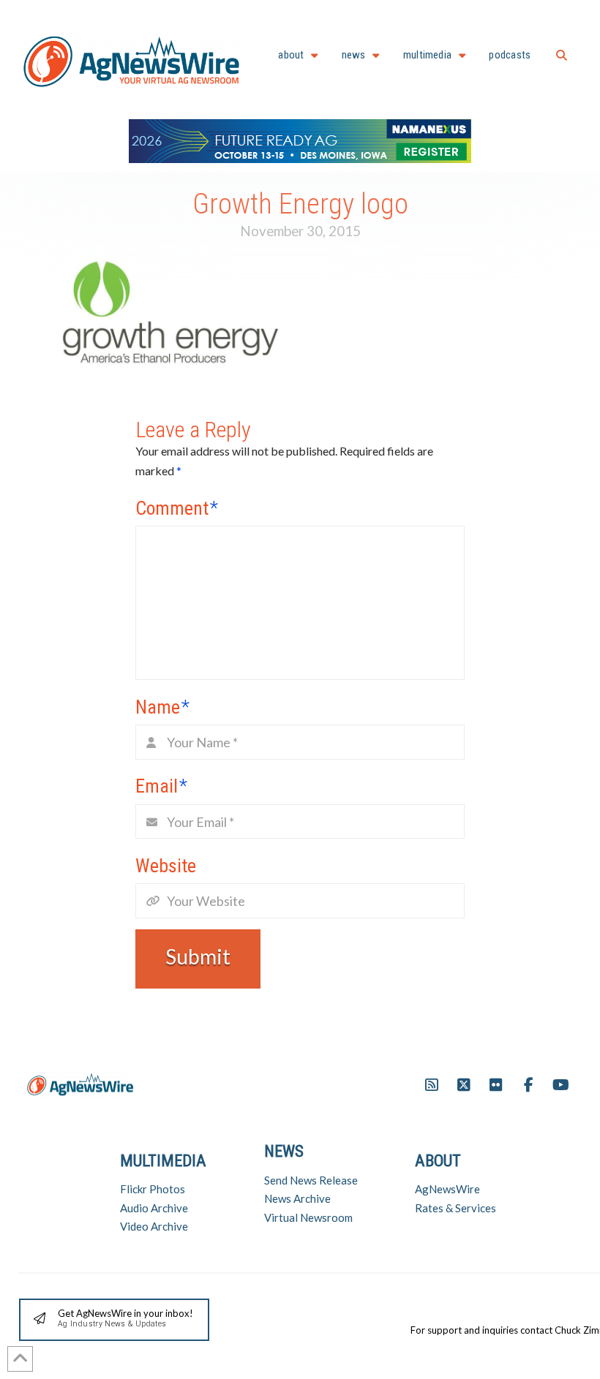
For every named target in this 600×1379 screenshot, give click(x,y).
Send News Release (311, 1180)
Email (161, 786)
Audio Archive (154, 1207)
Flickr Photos (152, 1188)
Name (162, 707)
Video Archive (154, 1226)
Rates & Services (455, 1207)
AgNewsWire (447, 1188)
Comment (176, 508)
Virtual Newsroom (308, 1217)
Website (165, 866)
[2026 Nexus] (300, 139)
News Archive (297, 1198)
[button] (561, 55)
